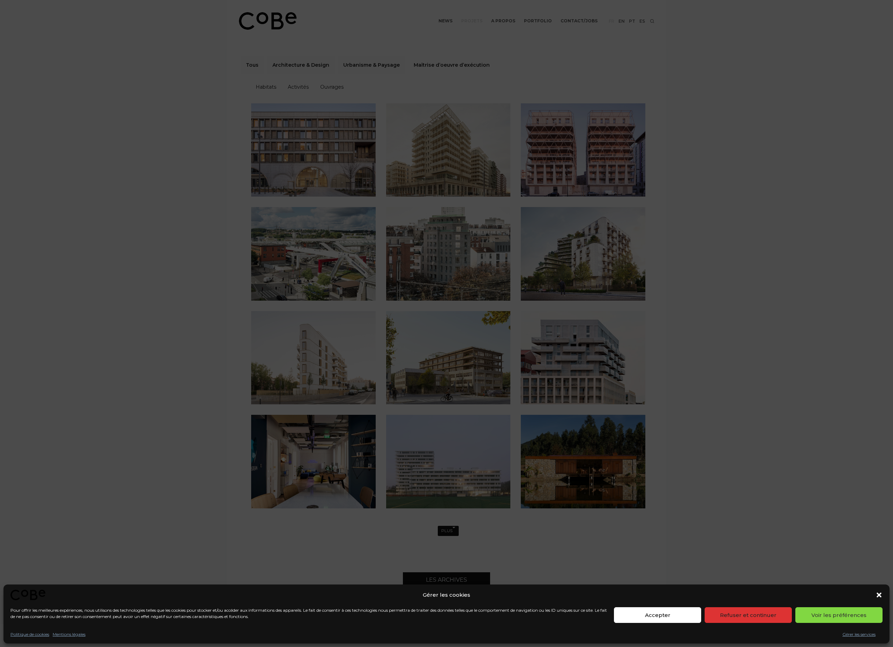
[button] (879, 594)
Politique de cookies (29, 634)
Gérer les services (859, 634)
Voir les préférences (838, 615)
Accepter (657, 615)
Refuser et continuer (748, 615)
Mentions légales (69, 634)
